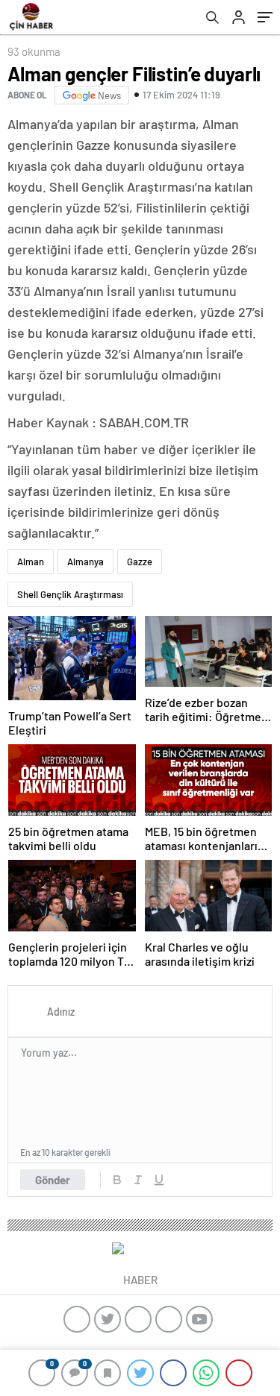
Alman (30, 561)
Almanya (85, 561)
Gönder (52, 1179)
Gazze (139, 561)
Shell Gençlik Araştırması (70, 594)
